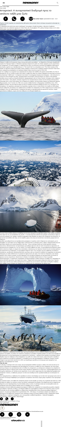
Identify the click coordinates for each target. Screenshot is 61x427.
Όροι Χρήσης (3, 411)
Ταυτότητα (34, 411)
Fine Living (3, 8)
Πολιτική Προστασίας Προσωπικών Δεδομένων (19, 411)
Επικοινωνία (40, 411)
